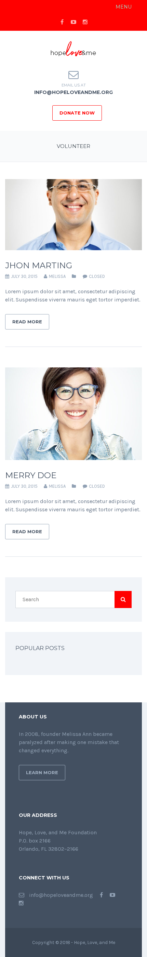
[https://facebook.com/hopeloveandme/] (101, 895)
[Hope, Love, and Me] (73, 49)
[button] (124, 7)
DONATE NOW (77, 113)
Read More (27, 321)
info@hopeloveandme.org (73, 92)
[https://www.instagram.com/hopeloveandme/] (21, 903)
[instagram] (85, 22)
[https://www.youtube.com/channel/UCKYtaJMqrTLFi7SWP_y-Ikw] (112, 895)
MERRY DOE (30, 475)
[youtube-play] (73, 22)
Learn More (42, 772)
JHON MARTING (38, 265)
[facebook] (62, 22)
